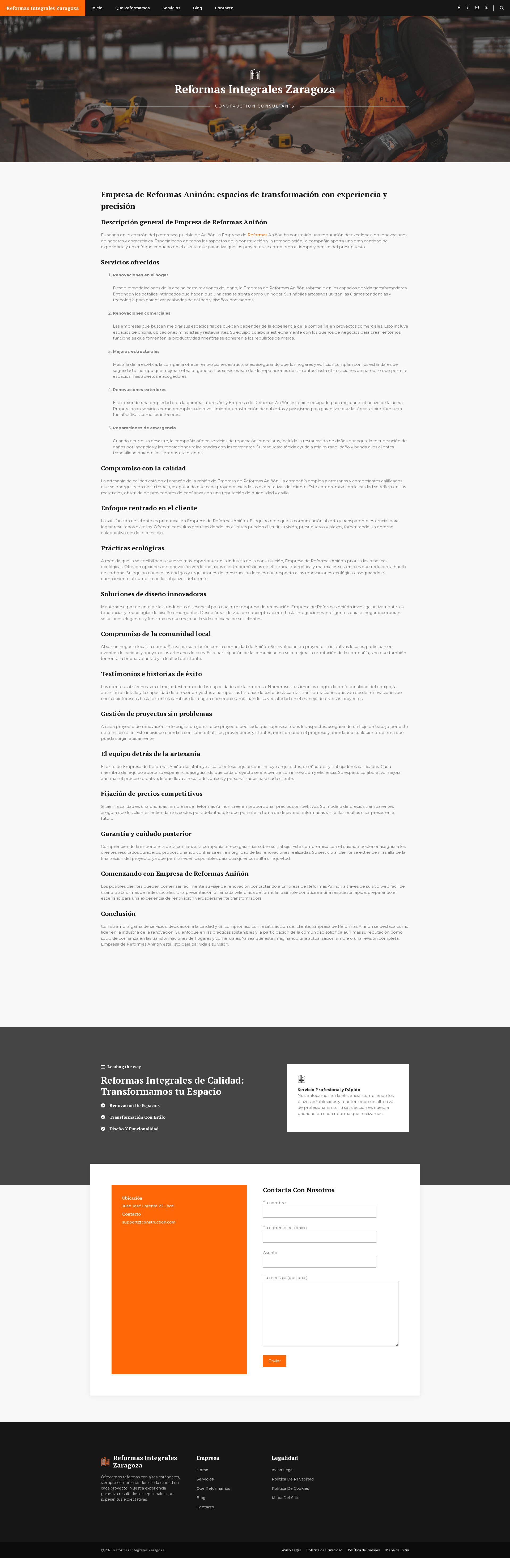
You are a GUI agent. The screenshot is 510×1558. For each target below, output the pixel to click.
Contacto (224, 8)
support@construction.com (148, 1222)
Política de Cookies (290, 1488)
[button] (502, 8)
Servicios (171, 8)
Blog (197, 8)
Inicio (97, 8)
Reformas (257, 234)
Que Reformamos (132, 8)
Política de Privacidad (293, 1479)
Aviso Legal (283, 1469)
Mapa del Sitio (286, 1497)
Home (202, 1469)
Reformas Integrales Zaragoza (42, 8)
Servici (203, 1479)
